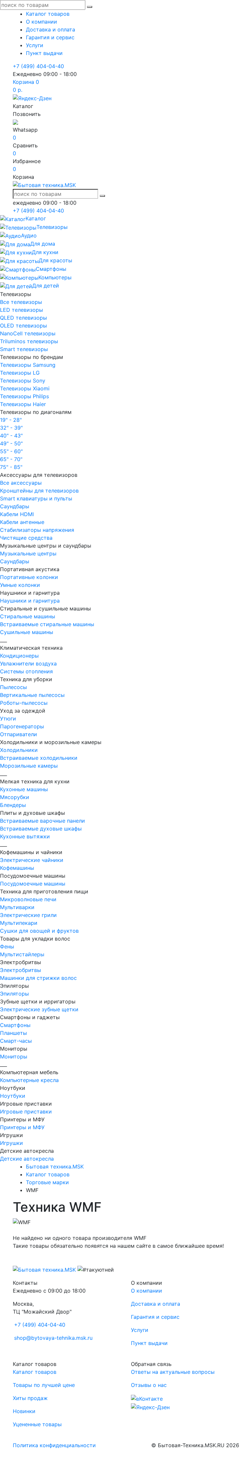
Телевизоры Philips (24, 396)
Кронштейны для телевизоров (39, 490)
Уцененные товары (37, 1424)
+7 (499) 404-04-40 (38, 66)
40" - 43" (11, 435)
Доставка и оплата (50, 29)
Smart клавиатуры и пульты (36, 498)
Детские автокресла (27, 1158)
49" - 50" (11, 443)
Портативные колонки (29, 577)
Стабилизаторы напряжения (37, 530)
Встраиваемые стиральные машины (47, 624)
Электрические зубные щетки (39, 1009)
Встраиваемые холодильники (38, 758)
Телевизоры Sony (22, 380)
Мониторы (13, 1056)
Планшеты (13, 1033)
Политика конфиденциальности (54, 1445)
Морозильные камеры (29, 765)
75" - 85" (11, 467)
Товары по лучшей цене (44, 1385)
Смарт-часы (16, 1040)
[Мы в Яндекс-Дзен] (32, 97)
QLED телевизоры (23, 317)
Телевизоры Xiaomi (25, 388)
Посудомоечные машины (32, 883)
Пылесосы (13, 687)
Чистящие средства (26, 537)
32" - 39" (11, 427)
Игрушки (11, 1143)
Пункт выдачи (44, 53)
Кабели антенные (22, 522)
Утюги (8, 718)
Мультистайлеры (22, 954)
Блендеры (13, 805)
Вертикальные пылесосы (32, 695)
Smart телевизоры (24, 349)
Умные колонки (20, 585)
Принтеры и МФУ (22, 1127)
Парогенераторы (22, 726)
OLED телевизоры (23, 325)
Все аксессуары (21, 482)
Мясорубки (14, 797)
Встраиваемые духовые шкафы (41, 828)
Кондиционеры (19, 655)
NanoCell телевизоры (27, 333)
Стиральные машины (27, 616)
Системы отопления (26, 671)
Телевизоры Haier (23, 404)
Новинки (24, 1411)
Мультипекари (18, 923)
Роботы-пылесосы (24, 703)
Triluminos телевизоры (29, 341)
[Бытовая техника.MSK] (44, 1269)
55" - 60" (11, 451)
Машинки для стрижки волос (38, 978)
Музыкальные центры (28, 553)
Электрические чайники (31, 860)
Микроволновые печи (28, 899)
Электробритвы (20, 970)
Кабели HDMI (17, 514)
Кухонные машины (24, 789)
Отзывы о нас (149, 1385)
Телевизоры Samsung (27, 365)
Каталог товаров (48, 13)
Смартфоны (15, 1025)
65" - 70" (11, 459)
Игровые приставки (26, 1111)
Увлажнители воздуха (28, 663)
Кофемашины (17, 868)
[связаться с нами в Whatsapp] (15, 122)
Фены (7, 946)
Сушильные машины (26, 632)
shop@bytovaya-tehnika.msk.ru (53, 1338)
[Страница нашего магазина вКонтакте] (147, 1398)
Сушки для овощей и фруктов (39, 930)
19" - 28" (11, 420)
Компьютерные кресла (29, 1080)
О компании (41, 21)
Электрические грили (28, 915)
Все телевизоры (21, 302)
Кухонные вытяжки (25, 836)
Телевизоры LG (20, 372)
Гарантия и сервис (50, 37)
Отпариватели (18, 734)
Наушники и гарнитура (30, 600)
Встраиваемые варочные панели (42, 820)
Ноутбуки (12, 1096)
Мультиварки (17, 907)
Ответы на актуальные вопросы (173, 1372)
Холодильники (19, 750)
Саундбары (14, 506)
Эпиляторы (14, 993)
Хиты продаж (30, 1398)
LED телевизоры (21, 310)
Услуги (34, 45)
